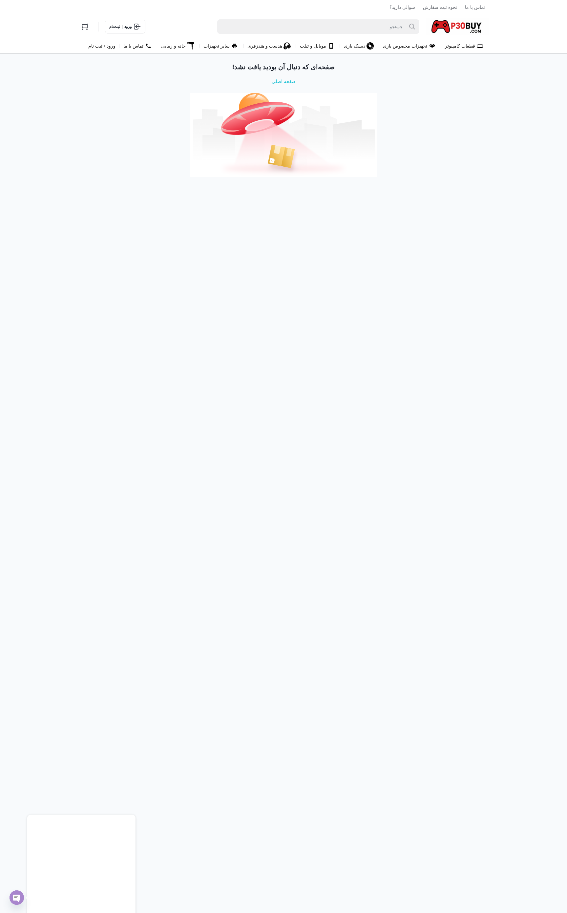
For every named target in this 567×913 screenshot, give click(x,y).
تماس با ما (475, 7)
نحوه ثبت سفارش (440, 7)
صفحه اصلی (284, 81)
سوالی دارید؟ (402, 7)
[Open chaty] (17, 897)
